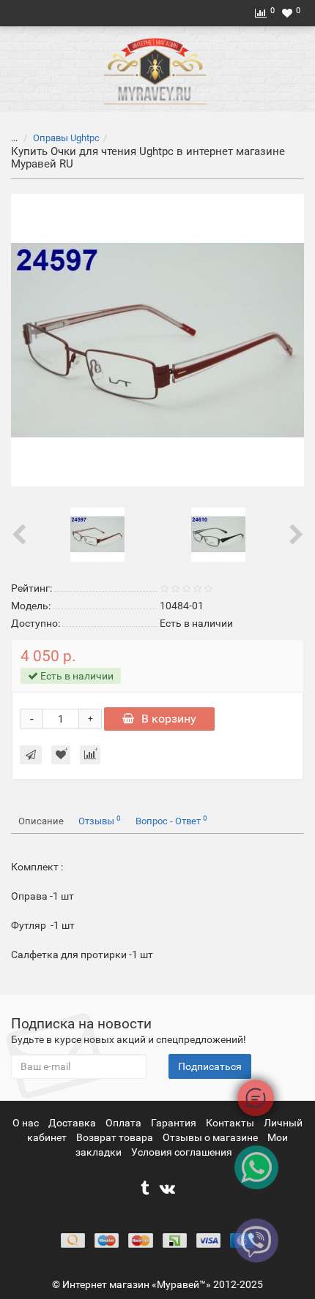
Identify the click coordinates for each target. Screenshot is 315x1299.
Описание (41, 821)
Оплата (124, 1123)
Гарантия (175, 1123)
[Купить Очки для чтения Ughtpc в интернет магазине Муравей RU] (157, 340)
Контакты (231, 1123)
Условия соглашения (181, 1152)
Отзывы (99, 820)
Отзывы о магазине (211, 1137)
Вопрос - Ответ (171, 820)
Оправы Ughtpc (66, 137)
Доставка (73, 1123)
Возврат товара (115, 1137)
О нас (26, 1123)
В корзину (168, 719)
